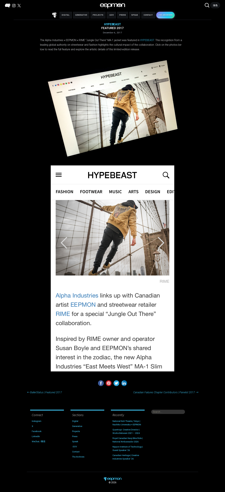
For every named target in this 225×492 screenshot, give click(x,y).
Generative (81, 15)
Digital (66, 15)
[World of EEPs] (112, 5)
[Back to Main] (54, 15)
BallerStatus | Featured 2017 (44, 392)
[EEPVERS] (7, 6)
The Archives (78, 457)
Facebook (37, 431)
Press (122, 15)
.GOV (111, 15)
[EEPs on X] (19, 5)
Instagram (36, 421)
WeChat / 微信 (38, 441)
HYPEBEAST (147, 40)
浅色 (215, 5)
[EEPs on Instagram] (13, 5)
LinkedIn (36, 436)
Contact (148, 15)
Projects (98, 15)
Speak (134, 15)
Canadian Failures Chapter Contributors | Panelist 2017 (165, 392)
